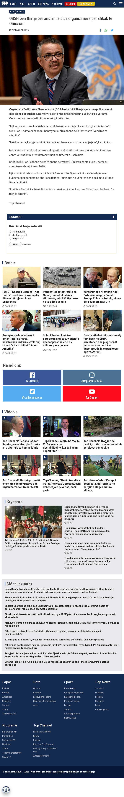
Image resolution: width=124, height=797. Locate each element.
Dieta (97, 705)
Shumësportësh (72, 713)
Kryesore (15, 502)
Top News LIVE (86, 4)
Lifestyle (99, 692)
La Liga (67, 705)
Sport (31, 4)
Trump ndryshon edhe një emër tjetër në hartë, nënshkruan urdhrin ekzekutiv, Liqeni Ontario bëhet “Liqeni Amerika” (21, 344)
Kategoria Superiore (73, 692)
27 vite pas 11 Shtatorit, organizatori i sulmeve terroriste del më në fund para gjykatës (54, 639)
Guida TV (6, 757)
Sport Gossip (70, 718)
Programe (57, 4)
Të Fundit (20, 12)
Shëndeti (99, 701)
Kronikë (5, 692)
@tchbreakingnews (32, 397)
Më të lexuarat (19, 584)
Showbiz (99, 688)
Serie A (67, 709)
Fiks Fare (6, 744)
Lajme (13, 4)
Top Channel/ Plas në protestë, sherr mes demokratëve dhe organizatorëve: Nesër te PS (21, 484)
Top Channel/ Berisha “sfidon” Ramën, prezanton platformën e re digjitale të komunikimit (21, 444)
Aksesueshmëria (41, 756)
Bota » (9, 263)
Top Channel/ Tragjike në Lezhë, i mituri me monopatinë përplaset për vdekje (102, 444)
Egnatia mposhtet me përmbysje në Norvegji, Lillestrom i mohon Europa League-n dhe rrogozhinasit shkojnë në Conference (90, 563)
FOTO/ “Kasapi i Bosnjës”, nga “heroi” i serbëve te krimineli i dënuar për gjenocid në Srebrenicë (20, 298)
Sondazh (15, 216)
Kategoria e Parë (72, 697)
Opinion (37, 688)
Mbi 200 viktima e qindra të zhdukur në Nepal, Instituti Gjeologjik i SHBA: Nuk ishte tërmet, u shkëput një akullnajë (62, 624)
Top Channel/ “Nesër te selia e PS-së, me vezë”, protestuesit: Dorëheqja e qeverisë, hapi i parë (62, 485)
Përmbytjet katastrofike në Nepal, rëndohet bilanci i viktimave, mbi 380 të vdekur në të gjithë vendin (61, 298)
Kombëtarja (69, 688)
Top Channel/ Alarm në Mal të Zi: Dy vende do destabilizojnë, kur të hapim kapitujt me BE (61, 445)
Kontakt (37, 740)
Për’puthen (7, 736)
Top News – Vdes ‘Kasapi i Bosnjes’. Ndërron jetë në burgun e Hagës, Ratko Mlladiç (99, 485)
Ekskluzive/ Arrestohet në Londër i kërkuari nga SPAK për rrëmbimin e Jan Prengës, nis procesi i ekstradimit (86, 533)
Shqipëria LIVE (9, 740)
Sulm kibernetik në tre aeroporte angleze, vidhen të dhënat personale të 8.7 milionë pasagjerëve (61, 342)
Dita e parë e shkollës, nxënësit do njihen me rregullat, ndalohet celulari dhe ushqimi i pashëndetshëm (53, 633)
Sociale (5, 705)
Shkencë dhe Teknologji (44, 701)
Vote (15, 244)
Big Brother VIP (9, 732)
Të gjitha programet (11, 753)
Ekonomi (6, 701)
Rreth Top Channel (42, 732)
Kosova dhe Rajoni (42, 697)
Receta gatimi (102, 709)
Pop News (43, 4)
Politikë (5, 688)
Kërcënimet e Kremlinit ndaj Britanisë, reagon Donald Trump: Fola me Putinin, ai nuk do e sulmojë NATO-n (102, 298)
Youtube (70, 4)
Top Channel (32, 381)
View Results (26, 244)
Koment (37, 692)
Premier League (72, 701)
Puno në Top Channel (43, 744)
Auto (35, 705)
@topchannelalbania (92, 381)
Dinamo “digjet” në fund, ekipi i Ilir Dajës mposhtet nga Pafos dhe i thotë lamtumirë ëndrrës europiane (57, 663)
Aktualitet (7, 697)
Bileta (36, 736)
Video (22, 4)
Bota (12, 12)
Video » (11, 412)
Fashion (99, 697)
